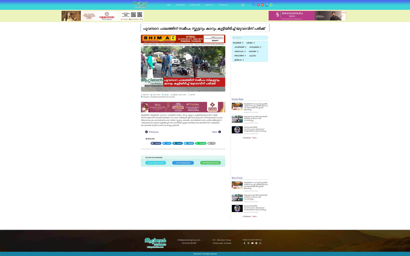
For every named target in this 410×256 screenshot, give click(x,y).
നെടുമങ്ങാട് (254, 47)
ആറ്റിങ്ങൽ (153, 97)
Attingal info (195, 5)
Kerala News (237, 99)
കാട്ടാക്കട (252, 51)
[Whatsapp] (260, 243)
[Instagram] (248, 243)
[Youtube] (252, 243)
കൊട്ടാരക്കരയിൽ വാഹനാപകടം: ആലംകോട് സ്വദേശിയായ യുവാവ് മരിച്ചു (255, 129)
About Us (208, 5)
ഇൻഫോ (238, 60)
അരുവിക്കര (239, 55)
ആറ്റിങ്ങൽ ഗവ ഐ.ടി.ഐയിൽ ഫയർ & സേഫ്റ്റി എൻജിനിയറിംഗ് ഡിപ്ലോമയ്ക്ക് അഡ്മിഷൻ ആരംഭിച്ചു (256, 107)
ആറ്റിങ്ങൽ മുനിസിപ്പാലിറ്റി (166, 97)
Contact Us (223, 5)
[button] (243, 5)
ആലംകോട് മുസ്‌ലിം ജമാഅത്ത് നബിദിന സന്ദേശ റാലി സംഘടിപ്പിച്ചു (255, 118)
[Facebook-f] (244, 243)
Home (169, 5)
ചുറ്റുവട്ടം (252, 55)
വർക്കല (249, 43)
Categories (180, 5)
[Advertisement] (250, 80)
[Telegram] (256, 243)
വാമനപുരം (239, 51)
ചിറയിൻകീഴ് (239, 47)
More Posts (237, 178)
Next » (254, 138)
